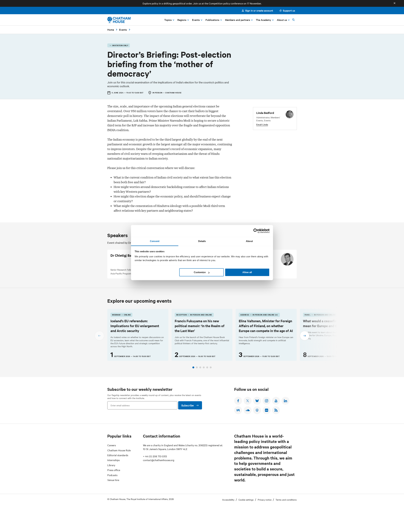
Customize (200, 272)
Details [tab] (202, 241)
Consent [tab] (154, 241)
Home (110, 29)
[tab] (193, 367)
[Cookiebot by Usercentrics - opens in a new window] (256, 230)
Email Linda (262, 124)
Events (123, 29)
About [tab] (249, 241)
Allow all (247, 272)
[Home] (119, 20)
